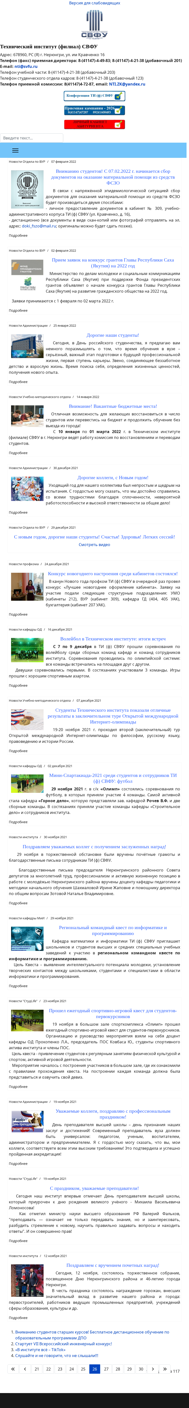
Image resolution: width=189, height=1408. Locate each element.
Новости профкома (24, 564)
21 (37, 1369)
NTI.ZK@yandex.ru (127, 84)
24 (71, 1369)
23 (60, 1369)
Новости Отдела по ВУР (27, 161)
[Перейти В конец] (165, 1369)
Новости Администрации (28, 325)
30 (141, 1369)
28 (118, 1369)
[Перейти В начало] (13, 1369)
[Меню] (15, 150)
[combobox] (31, 138)
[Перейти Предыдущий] (25, 1369)
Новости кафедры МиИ (27, 918)
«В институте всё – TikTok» (40, 1349)
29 (129, 1369)
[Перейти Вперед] (152, 1369)
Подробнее (18, 235)
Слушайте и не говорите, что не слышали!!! (56, 1355)
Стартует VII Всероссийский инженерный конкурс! (63, 1343)
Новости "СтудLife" (23, 1001)
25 (83, 1369)
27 (106, 1369)
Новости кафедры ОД (25, 629)
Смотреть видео (94, 544)
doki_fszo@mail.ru (39, 226)
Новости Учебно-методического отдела (40, 397)
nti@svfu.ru (26, 66)
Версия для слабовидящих (94, 3)
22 (48, 1369)
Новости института (23, 837)
